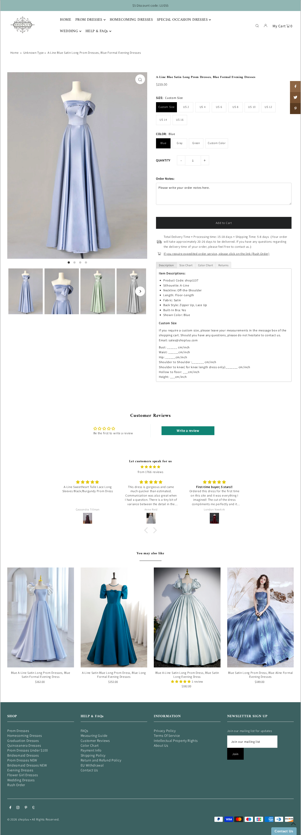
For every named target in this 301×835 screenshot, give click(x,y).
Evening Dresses (20, 770)
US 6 (219, 107)
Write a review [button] (188, 430)
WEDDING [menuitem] (69, 31)
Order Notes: (165, 179)
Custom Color (216, 143)
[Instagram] (17, 807)
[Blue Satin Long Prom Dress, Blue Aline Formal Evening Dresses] (260, 617)
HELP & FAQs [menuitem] (96, 31)
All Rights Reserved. (45, 819)
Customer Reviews (95, 740)
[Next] (140, 291)
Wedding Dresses (21, 780)
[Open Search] (257, 25)
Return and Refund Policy (101, 760)
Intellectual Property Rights (176, 740)
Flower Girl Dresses (22, 775)
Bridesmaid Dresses (23, 755)
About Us (161, 745)
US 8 (235, 107)
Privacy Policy (165, 730)
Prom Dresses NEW (22, 760)
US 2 (186, 107)
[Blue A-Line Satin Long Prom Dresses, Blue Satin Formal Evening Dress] (40, 617)
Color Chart (90, 745)
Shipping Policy (93, 755)
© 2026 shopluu (18, 819)
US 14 (163, 120)
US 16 (180, 120)
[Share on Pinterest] (295, 108)
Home (14, 53)
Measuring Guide (94, 735)
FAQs (84, 730)
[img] (150, 466)
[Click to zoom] (140, 79)
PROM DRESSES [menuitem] (88, 20)
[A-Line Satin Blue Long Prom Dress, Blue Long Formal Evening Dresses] (114, 617)
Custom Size (166, 107)
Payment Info (91, 750)
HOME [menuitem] (65, 20)
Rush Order (16, 785)
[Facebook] (10, 807)
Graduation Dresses (23, 740)
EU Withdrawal (92, 765)
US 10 (252, 107)
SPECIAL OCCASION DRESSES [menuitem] (182, 20)
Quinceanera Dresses (24, 745)
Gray (180, 143)
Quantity (163, 160)
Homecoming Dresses (24, 735)
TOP (293, 829)
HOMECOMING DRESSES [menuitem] (131, 20)
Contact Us (89, 770)
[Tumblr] (33, 807)
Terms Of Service (167, 735)
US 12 (268, 107)
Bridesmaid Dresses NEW (27, 765)
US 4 (203, 107)
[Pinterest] (26, 807)
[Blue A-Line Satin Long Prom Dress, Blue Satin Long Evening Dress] (187, 617)
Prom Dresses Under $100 (27, 750)
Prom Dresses (18, 730)
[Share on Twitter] (295, 97)
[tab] (166, 265)
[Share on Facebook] (295, 86)
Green (196, 143)
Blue (163, 143)
